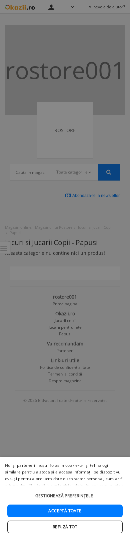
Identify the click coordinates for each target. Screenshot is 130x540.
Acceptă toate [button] (64, 511)
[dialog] (65, 498)
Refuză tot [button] (65, 527)
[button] (65, 492)
